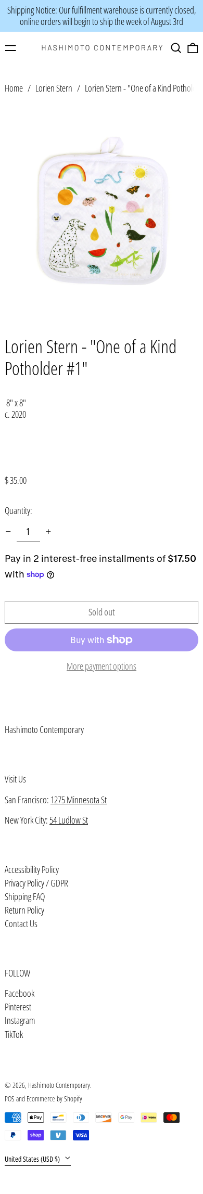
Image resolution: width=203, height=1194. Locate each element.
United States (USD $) (33, 1159)
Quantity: (18, 510)
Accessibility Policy (32, 869)
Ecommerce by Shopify (54, 1098)
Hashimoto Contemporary (44, 729)
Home (14, 88)
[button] (176, 48)
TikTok (14, 1035)
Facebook (19, 993)
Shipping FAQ (25, 896)
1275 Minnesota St (78, 799)
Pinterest (18, 1007)
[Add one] (48, 531)
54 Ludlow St (68, 820)
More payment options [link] (101, 666)
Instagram (20, 1020)
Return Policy (24, 910)
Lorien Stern (53, 88)
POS (10, 1098)
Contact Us (21, 923)
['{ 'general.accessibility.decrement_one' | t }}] (8, 531)
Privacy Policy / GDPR (36, 883)
